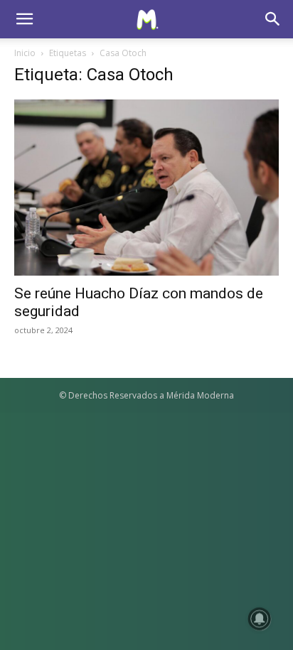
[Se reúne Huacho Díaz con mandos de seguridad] (146, 187)
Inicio (25, 53)
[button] (24, 19)
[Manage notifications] (259, 618)
